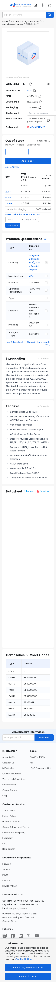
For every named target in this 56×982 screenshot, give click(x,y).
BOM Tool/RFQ (37, 757)
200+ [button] (8, 191)
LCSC (5, 874)
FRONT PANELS (9, 885)
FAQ (4, 843)
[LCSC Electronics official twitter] (29, 936)
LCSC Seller (8, 768)
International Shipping (13, 832)
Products (15, 21)
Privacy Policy (9, 784)
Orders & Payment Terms (15, 827)
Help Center (8, 848)
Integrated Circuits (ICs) (33, 21)
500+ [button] (8, 197)
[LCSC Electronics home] (20, 5)
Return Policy (9, 816)
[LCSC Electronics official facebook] (12, 936)
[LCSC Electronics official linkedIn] (21, 936)
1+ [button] (6, 185)
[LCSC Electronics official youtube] (37, 936)
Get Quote (13, 225)
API (31, 762)
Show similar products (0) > (38, 344)
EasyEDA (6, 863)
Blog (4, 795)
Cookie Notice (9, 790)
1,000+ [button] (8, 203)
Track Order (8, 810)
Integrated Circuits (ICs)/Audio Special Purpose (34, 262)
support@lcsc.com (19, 908)
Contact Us (8, 762)
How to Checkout (11, 821)
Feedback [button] (7, 838)
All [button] (45, 238)
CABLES (6, 880)
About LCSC (8, 757)
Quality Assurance (11, 773)
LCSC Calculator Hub (40, 768)
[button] (4, 5)
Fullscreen (29, 491)
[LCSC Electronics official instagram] (4, 936)
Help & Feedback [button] (14, 342)
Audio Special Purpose (12, 24)
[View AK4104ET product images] (28, 53)
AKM (29, 90)
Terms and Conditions (14, 779)
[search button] (50, 15)
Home (5, 21)
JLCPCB (6, 869)
